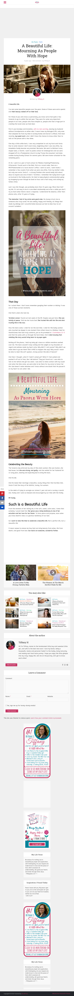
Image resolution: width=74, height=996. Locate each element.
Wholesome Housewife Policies (61, 993)
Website (50, 696)
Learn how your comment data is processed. (46, 718)
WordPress (25, 993)
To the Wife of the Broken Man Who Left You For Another (59, 613)
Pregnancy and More (58, 622)
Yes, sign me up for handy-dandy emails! (21, 705)
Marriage (29, 610)
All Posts (34, 42)
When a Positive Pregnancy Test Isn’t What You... (58, 602)
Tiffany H (47, 61)
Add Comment (36, 61)
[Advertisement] (37, 22)
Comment (9, 678)
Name (8, 696)
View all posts (11, 665)
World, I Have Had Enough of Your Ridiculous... (25, 624)
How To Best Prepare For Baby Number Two (59, 625)
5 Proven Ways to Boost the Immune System (27, 603)
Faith (41, 42)
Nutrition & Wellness (26, 601)
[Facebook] (2, 498)
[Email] (2, 502)
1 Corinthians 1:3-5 (58, 332)
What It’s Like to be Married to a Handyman (26, 613)
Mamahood (30, 599)
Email (29, 696)
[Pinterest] (2, 493)
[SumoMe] (2, 507)
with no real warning (40, 129)
